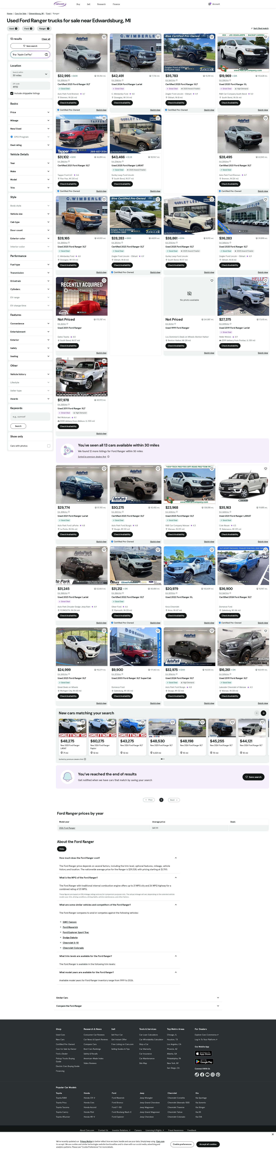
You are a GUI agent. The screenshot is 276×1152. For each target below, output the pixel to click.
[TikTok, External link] (197, 1075)
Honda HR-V (89, 1117)
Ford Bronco (117, 1102)
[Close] (273, 1134)
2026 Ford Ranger (67, 828)
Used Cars (60, 1034)
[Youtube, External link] (207, 1075)
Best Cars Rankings (92, 1049)
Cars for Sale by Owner (66, 1049)
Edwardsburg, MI (36, 13)
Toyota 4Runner (63, 1117)
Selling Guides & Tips (120, 1049)
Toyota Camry (62, 1112)
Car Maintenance (147, 1058)
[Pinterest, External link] (218, 1075)
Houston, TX (172, 1039)
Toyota (59, 1093)
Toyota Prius (61, 1102)
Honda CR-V (89, 1098)
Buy (78, 4)
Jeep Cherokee (147, 1117)
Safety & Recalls (91, 1053)
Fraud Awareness (175, 1130)
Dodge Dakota (70, 937)
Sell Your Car (117, 1034)
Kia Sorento (201, 1102)
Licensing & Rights (154, 1130)
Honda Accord (90, 1107)
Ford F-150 (117, 1107)
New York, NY (173, 1063)
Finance (116, 4)
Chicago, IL (172, 1034)
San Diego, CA (173, 1068)
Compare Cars (90, 1044)
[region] (138, 1141)
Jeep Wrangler (146, 1098)
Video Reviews (90, 1063)
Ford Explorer (118, 1117)
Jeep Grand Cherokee (150, 1102)
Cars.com (160, 1141)
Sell (88, 4)
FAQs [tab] (61, 849)
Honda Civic (89, 1102)
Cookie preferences (182, 1144)
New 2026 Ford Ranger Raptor (99, 747)
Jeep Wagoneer (147, 1107)
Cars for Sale (20, 13)
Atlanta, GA (172, 1053)
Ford (48, 13)
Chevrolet (172, 1093)
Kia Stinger (200, 1107)
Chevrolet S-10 (71, 942)
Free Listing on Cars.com (122, 1044)
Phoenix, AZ (172, 1049)
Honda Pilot (89, 1112)
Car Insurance (145, 1053)
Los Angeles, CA (174, 1044)
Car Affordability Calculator (151, 1039)
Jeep (142, 1093)
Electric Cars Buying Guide (67, 1066)
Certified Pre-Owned (65, 1044)
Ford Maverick (70, 927)
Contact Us (103, 1130)
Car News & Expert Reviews (96, 1039)
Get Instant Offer (119, 1039)
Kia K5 (198, 1112)
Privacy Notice (86, 1141)
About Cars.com (87, 1130)
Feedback (191, 1130)
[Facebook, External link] (202, 1075)
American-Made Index (93, 1058)
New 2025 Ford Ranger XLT (161, 745)
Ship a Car (143, 1044)
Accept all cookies (208, 1144)
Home (9, 13)
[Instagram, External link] (213, 1075)
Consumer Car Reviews (94, 1034)
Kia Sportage (201, 1098)
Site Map (143, 1063)
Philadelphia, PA (174, 1058)
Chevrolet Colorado (73, 947)
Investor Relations (120, 1130)
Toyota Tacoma (62, 1107)
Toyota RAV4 (61, 1098)
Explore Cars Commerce (206, 1034)
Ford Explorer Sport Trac (76, 932)
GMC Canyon (69, 922)
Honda (87, 1093)
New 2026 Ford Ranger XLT (131, 745)
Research (101, 4)
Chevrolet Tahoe (175, 1112)
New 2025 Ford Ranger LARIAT (70, 747)
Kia (197, 1093)
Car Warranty (145, 1049)
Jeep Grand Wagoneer (150, 1112)
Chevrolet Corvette (176, 1098)
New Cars (60, 1039)
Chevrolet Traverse (176, 1107)
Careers (138, 1130)
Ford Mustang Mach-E (122, 1112)
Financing (60, 1071)
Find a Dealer (62, 1053)
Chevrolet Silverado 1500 (178, 1102)
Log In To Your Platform (205, 1039)
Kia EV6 (199, 1117)
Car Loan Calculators (148, 1034)
